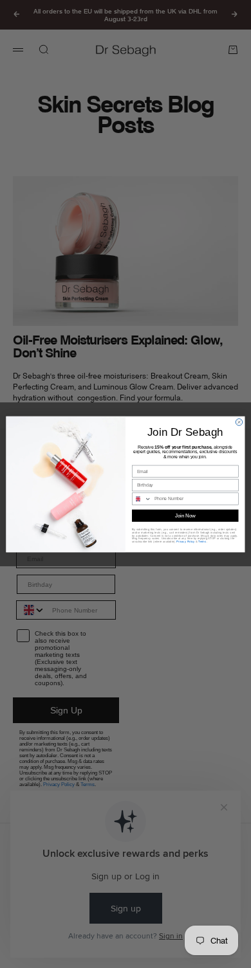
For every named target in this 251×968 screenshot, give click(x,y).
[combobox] (141, 499)
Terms (202, 541)
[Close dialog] (239, 421)
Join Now (185, 514)
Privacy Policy (185, 541)
